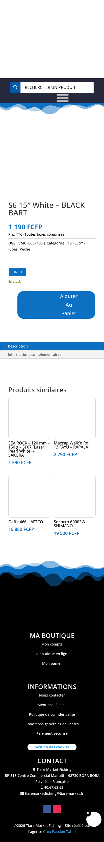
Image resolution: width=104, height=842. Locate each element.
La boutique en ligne (52, 653)
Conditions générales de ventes (52, 724)
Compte (73, 25)
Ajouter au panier (68, 305)
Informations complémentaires (34, 354)
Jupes (13, 249)
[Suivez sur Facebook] (47, 809)
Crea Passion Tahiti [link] (59, 831)
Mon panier (52, 663)
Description (18, 346)
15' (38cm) (76, 243)
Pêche (25, 249)
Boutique (39, 25)
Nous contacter (52, 695)
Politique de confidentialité (52, 714)
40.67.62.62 (54, 10)
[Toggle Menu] (63, 98)
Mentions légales (52, 704)
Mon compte (52, 644)
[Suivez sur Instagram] (57, 809)
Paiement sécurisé (52, 733)
